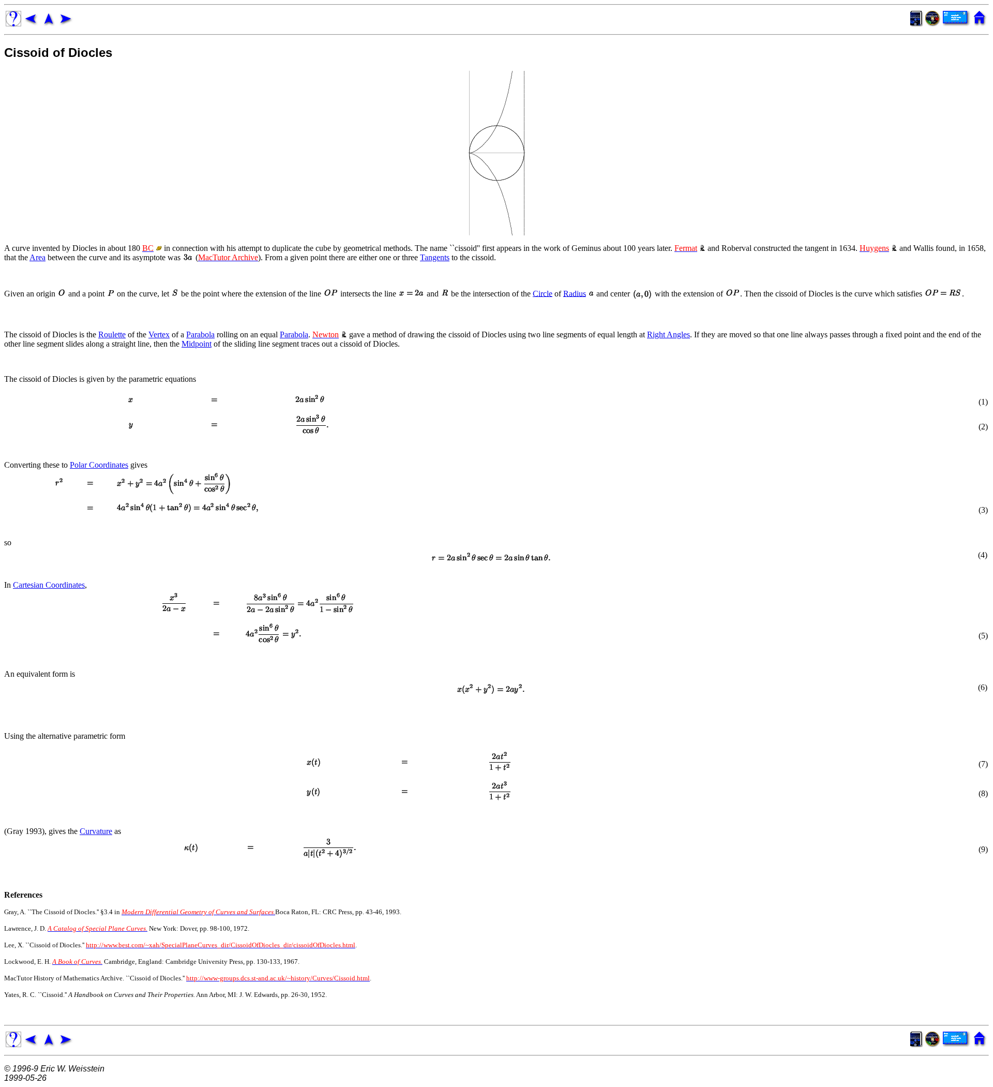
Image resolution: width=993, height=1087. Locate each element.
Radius (574, 293)
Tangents (434, 257)
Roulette (112, 334)
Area (37, 257)
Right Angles (668, 334)
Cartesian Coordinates (49, 584)
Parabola (200, 334)
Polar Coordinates (99, 464)
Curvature (96, 831)
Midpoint (197, 343)
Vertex (159, 334)
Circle (542, 293)
